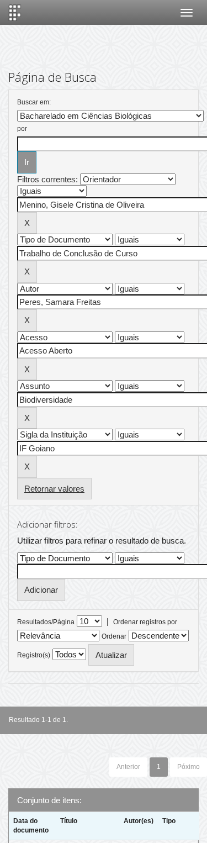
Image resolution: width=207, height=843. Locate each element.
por (22, 129)
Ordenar (114, 636)
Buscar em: (34, 102)
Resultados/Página (46, 622)
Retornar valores (54, 488)
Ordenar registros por (145, 622)
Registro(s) (33, 655)
